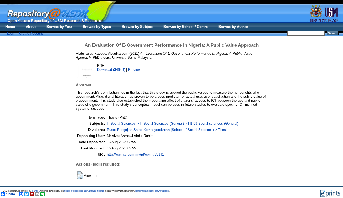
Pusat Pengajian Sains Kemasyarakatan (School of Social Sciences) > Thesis (168, 130)
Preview (134, 70)
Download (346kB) (111, 70)
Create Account (31, 33)
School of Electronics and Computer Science (84, 191)
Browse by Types (97, 27)
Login (11, 33)
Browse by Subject (137, 27)
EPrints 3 (36, 191)
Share (10, 194)
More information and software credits (152, 191)
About (31, 27)
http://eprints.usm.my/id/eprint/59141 (135, 154)
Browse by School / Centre (185, 27)
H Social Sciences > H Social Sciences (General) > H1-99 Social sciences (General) (172, 124)
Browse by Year (59, 27)
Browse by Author (233, 27)
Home (10, 27)
